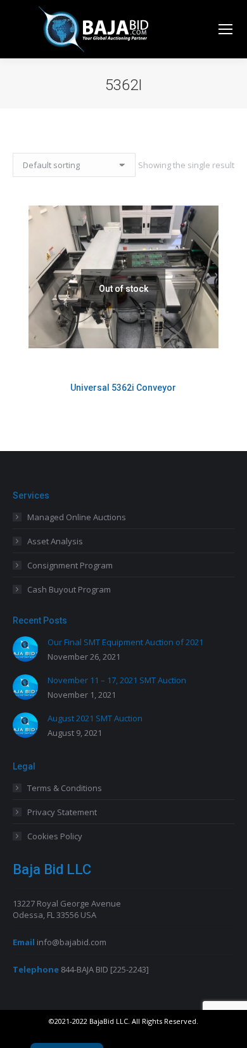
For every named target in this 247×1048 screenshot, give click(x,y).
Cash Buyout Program (69, 589)
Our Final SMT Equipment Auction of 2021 (125, 642)
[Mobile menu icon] (225, 29)
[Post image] (25, 649)
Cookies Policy (54, 836)
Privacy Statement (62, 812)
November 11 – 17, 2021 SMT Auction (117, 680)
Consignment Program (70, 565)
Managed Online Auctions (76, 517)
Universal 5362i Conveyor (123, 388)
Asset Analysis (55, 541)
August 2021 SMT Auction (95, 718)
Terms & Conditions (64, 788)
